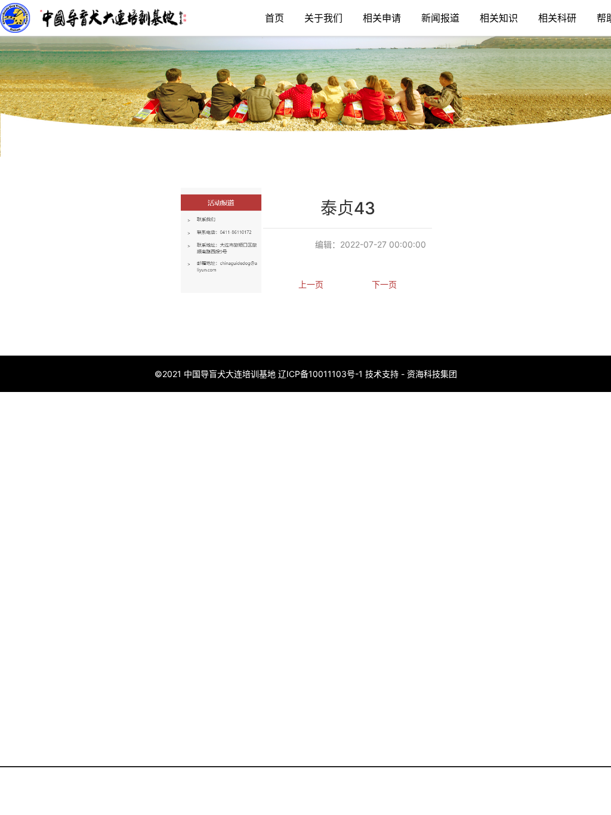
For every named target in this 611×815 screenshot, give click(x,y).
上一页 (310, 284)
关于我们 (323, 18)
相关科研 (557, 18)
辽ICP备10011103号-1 (320, 374)
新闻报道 (440, 18)
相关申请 (382, 18)
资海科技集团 (432, 374)
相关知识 (499, 18)
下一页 (384, 284)
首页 (274, 18)
